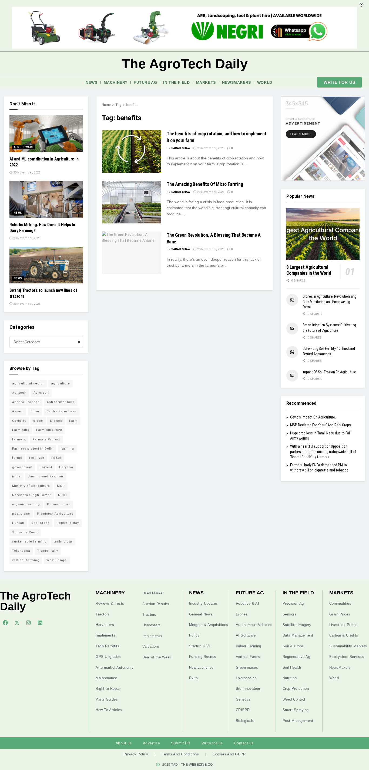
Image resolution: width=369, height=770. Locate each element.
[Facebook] (5, 622)
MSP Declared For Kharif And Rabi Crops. (321, 425)
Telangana (21, 551)
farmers (19, 439)
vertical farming (25, 560)
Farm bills (20, 430)
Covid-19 (19, 421)
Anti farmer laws (61, 402)
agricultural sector (28, 383)
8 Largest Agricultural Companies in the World (308, 270)
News (91, 82)
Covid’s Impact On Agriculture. (313, 417)
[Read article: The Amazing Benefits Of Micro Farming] (131, 202)
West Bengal (57, 560)
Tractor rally (47, 551)
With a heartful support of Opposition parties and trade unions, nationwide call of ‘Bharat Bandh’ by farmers (323, 451)
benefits (131, 105)
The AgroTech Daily (185, 63)
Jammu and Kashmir (45, 476)
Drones (56, 421)
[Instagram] (28, 622)
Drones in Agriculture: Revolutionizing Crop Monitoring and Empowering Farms (330, 301)
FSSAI (56, 458)
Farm (73, 421)
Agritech (19, 392)
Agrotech (41, 392)
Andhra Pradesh (26, 402)
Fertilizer (36, 458)
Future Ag (145, 82)
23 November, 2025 (210, 148)
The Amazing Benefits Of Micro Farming (205, 184)
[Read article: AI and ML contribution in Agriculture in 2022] (46, 133)
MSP (61, 486)
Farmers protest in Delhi (32, 448)
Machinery (116, 82)
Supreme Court (25, 532)
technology (63, 541)
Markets (206, 82)
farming (67, 448)
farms (17, 458)
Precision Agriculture (55, 513)
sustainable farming (29, 541)
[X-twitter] (17, 622)
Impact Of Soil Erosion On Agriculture (329, 372)
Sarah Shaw (180, 148)
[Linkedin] (40, 622)
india (16, 476)
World (264, 82)
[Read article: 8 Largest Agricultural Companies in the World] (323, 234)
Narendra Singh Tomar (31, 495)
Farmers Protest (46, 439)
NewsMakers (236, 82)
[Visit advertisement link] (323, 138)
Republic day (68, 523)
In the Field (176, 82)
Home (106, 105)
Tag (118, 105)
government (22, 467)
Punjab (18, 523)
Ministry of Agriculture (31, 486)
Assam (18, 411)
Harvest (45, 467)
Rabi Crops (40, 523)
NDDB (63, 495)
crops (38, 421)
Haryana (66, 467)
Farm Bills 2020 (49, 430)
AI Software (23, 147)
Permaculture (59, 504)
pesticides (21, 513)
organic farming (26, 504)
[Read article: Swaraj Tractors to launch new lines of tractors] (46, 265)
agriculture (60, 383)
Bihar (35, 411)
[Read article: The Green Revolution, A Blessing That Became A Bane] (131, 253)
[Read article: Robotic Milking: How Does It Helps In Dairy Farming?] (46, 199)
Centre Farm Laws (61, 411)
